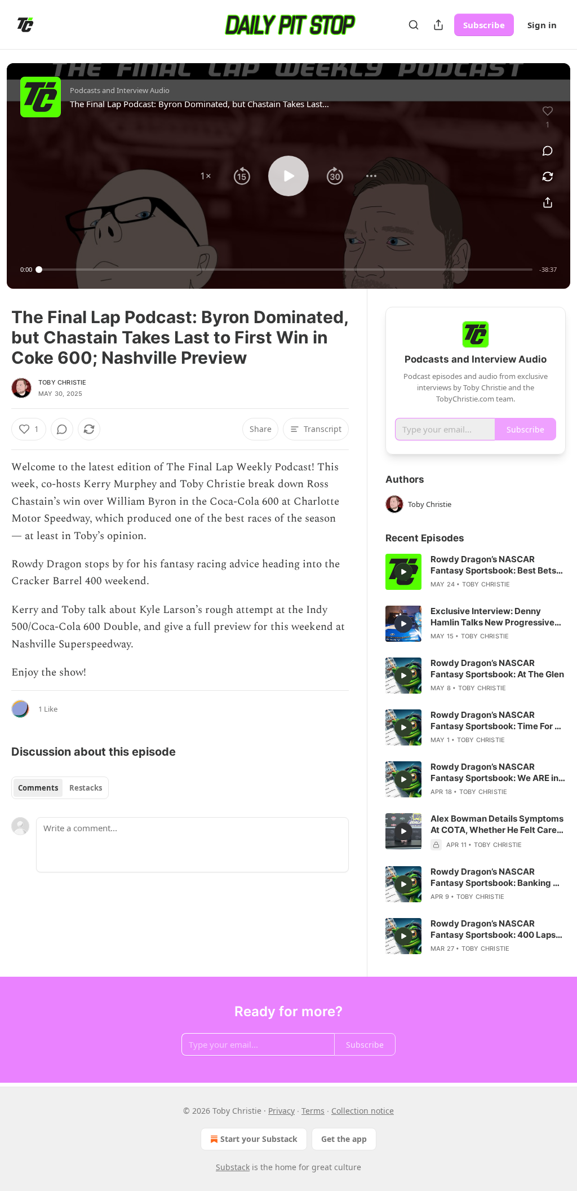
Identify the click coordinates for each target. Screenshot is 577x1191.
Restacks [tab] (85, 788)
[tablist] (60, 788)
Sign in (542, 24)
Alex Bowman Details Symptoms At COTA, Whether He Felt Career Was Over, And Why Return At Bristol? (497, 824)
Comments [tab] (38, 788)
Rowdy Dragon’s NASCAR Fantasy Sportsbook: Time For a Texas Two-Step (495, 720)
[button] (206, 176)
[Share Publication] (438, 25)
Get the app (344, 1138)
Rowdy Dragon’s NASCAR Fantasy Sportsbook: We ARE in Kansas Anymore (494, 772)
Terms (313, 1110)
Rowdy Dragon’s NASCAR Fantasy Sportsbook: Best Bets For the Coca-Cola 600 (493, 565)
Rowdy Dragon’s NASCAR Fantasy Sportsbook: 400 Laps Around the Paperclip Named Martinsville (493, 929)
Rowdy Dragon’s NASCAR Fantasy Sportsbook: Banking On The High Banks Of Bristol (497, 877)
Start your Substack (259, 1138)
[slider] (285, 269)
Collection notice (362, 1110)
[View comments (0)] (548, 150)
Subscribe (484, 24)
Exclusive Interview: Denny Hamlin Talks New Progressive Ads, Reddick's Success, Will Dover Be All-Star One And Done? (492, 617)
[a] (403, 572)
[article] (475, 571)
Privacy (281, 1110)
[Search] (413, 25)
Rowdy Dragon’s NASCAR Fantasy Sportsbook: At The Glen (497, 669)
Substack (233, 1167)
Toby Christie (62, 382)
